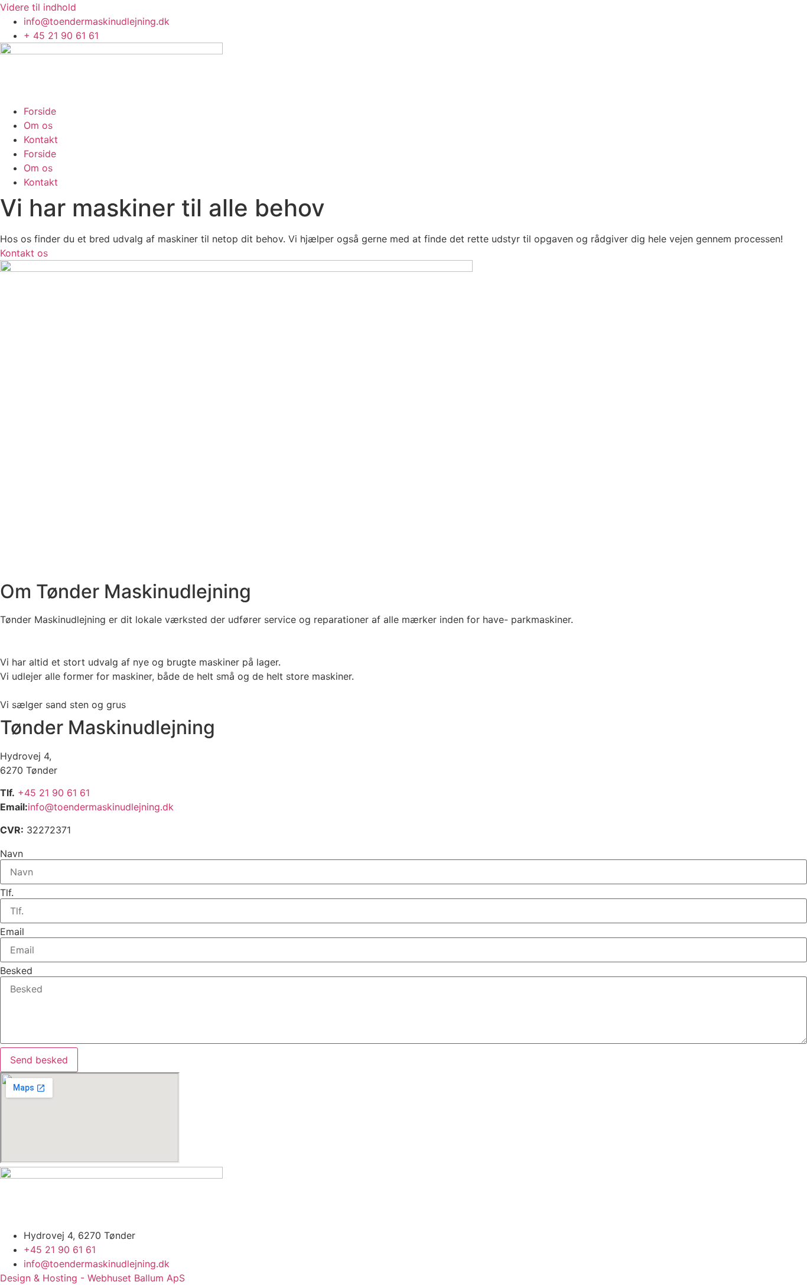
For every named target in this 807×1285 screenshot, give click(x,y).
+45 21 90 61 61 (54, 793)
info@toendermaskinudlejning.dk (101, 807)
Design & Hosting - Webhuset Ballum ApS (92, 1278)
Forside (40, 111)
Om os (38, 125)
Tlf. (7, 892)
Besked (16, 970)
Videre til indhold (38, 7)
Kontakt (41, 139)
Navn (11, 853)
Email (12, 931)
